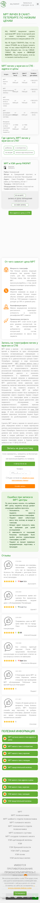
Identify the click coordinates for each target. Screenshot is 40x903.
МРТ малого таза (5, 81)
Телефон (20, 469)
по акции (8, 152)
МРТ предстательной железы (20, 767)
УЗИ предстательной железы (19, 801)
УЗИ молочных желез (20, 858)
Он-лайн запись (20, 205)
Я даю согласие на (20, 479)
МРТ (20, 811)
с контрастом (20, 148)
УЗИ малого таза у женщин (19, 794)
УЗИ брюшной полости (20, 847)
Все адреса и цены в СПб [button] (20, 213)
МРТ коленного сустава (20, 833)
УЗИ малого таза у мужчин (18, 787)
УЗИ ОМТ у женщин (20, 851)
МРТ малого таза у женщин (19, 760)
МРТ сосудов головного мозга (20, 836)
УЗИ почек (20, 854)
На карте (20, 195)
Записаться (27, 3)
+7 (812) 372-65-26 (20, 464)
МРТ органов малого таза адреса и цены (22, 738)
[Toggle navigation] (37, 4)
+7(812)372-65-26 (20, 201)
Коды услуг (34, 70)
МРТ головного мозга (20, 822)
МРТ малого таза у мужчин (19, 753)
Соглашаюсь (20, 893)
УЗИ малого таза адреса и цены (20, 780)
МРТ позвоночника (20, 815)
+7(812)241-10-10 (27, 5)
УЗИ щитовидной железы (20, 840)
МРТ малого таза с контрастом (20, 746)
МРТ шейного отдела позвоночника (20, 819)
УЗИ (20, 843)
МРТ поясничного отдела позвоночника (20, 827)
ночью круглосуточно (24, 152)
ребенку (8, 148)
